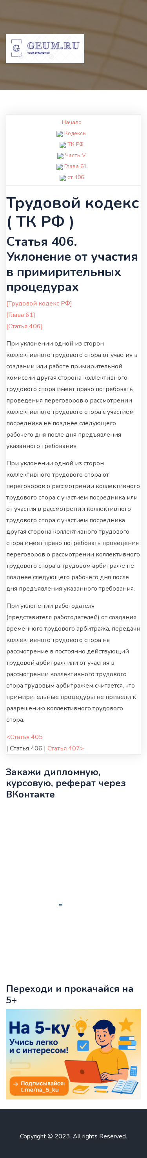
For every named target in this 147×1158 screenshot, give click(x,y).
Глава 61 (75, 166)
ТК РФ (75, 144)
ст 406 (75, 177)
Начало (72, 122)
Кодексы (75, 133)
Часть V (75, 155)
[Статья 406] (24, 326)
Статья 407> (65, 748)
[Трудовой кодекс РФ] (39, 303)
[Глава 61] (20, 315)
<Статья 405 (24, 737)
